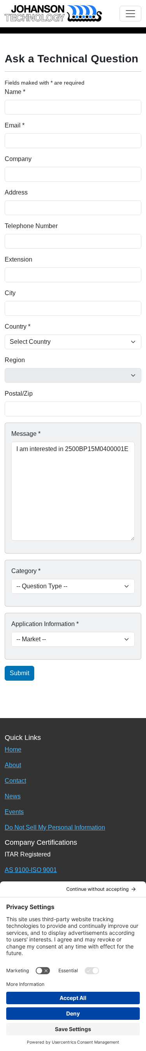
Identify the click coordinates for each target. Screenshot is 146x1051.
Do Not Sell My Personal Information (55, 827)
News (13, 796)
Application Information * (45, 624)
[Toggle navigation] (130, 13)
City (10, 293)
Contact (15, 780)
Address (16, 192)
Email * (15, 125)
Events (14, 812)
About (13, 765)
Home (13, 749)
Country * (17, 326)
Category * (25, 571)
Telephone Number (31, 226)
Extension (18, 259)
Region (15, 360)
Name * (15, 91)
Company (18, 159)
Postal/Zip (19, 393)
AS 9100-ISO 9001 (31, 870)
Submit (19, 673)
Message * (25, 433)
